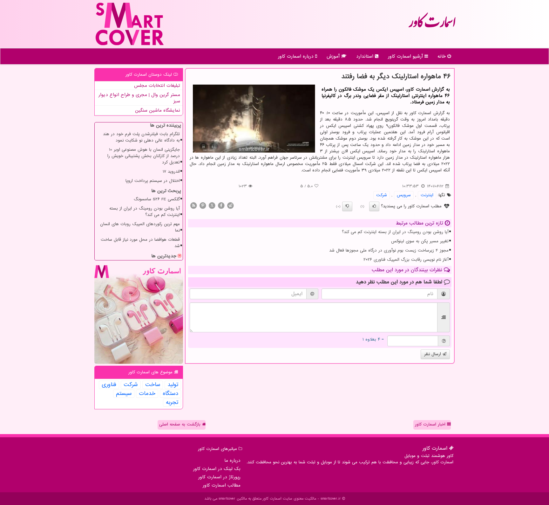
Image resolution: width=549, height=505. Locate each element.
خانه (442, 56)
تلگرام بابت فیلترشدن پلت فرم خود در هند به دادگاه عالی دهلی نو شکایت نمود (141, 137)
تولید (172, 385)
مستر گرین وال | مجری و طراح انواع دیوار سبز (139, 98)
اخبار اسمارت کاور (431, 424)
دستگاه (170, 394)
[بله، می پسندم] (374, 206)
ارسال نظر (433, 354)
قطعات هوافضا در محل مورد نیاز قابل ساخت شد (140, 243)
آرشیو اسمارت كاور (406, 56)
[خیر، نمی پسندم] (347, 206)
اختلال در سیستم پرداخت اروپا (152, 181)
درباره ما (232, 460)
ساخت (152, 385)
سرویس (404, 195)
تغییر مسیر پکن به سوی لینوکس (420, 241)
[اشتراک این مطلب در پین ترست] (203, 205)
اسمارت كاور (432, 25)
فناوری (109, 385)
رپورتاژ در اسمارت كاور (219, 477)
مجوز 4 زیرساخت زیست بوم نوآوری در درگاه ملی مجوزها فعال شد (389, 250)
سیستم (124, 394)
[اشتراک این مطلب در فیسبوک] (221, 205)
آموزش (334, 56)
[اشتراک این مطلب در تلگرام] (230, 205)
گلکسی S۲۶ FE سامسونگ (157, 199)
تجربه (172, 402)
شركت (381, 195)
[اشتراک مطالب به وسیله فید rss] (193, 205)
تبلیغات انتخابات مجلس (157, 85)
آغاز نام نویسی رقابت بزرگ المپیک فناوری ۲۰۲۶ (406, 260)
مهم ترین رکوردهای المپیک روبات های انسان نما (140, 227)
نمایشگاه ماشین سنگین (157, 110)
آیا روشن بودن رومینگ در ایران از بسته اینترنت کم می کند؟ (395, 232)
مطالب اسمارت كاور (222, 485)
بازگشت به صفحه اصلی (180, 424)
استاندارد (365, 56)
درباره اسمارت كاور (296, 56)
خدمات (147, 394)
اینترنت (427, 195)
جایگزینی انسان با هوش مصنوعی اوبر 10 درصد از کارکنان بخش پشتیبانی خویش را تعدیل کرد (143, 156)
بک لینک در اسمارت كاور (217, 468)
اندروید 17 (171, 172)
